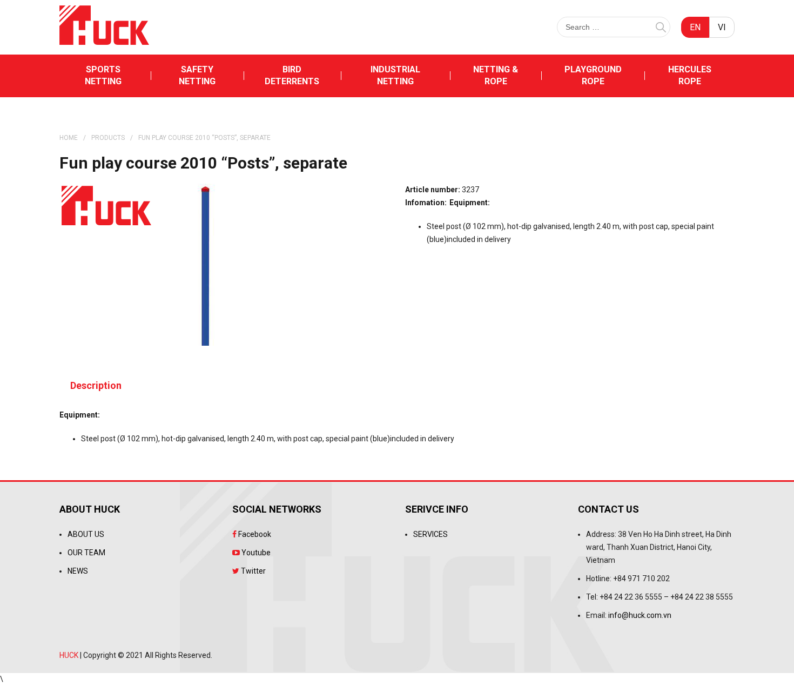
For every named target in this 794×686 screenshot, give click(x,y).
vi (722, 27)
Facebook (254, 534)
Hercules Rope (689, 75)
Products (108, 138)
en (695, 27)
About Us (86, 534)
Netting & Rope (495, 75)
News (78, 571)
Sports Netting (103, 75)
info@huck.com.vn (639, 615)
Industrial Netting (395, 75)
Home (68, 138)
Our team (86, 552)
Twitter (252, 571)
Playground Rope (593, 75)
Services (430, 534)
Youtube (255, 552)
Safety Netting (197, 75)
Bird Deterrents (292, 75)
